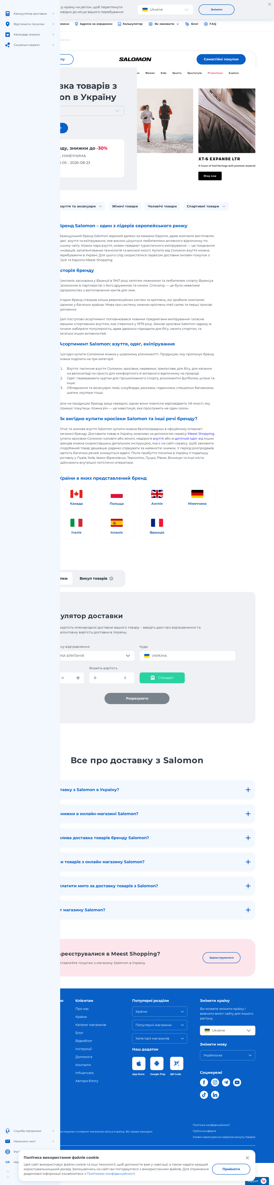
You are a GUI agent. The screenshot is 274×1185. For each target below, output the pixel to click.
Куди (144, 647)
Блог (194, 24)
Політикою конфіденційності (111, 1174)
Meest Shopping (201, 434)
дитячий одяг (186, 438)
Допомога (83, 1057)
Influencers (84, 1073)
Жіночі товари (125, 206)
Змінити (216, 9)
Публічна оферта (204, 1131)
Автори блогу (86, 1081)
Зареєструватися (221, 957)
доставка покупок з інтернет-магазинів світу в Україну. (87, 1131)
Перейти (44, 170)
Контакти (83, 1065)
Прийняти (231, 1169)
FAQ (213, 24)
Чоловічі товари (162, 206)
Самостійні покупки (221, 59)
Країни (81, 1017)
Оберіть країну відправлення (64, 647)
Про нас (82, 1009)
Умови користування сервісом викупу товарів (224, 1137)
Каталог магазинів (90, 1025)
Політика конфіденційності (211, 1124)
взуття (158, 438)
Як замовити (164, 24)
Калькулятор (133, 24)
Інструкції (83, 1049)
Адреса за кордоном (96, 24)
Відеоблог (83, 1041)
